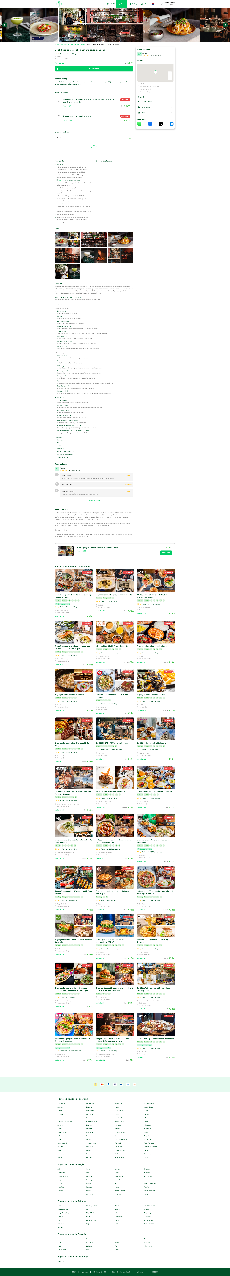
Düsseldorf (89, 1213)
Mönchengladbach (149, 1206)
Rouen (146, 1239)
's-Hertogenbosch (149, 1104)
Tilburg (146, 1111)
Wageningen (148, 1136)
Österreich (61, 1261)
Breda (59, 1140)
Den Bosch (61, 1154)
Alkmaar (60, 1107)
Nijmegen (118, 1125)
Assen (60, 1129)
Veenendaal (147, 1129)
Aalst (59, 1169)
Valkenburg (147, 1125)
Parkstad (118, 1143)
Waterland (147, 1140)
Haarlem (89, 1150)
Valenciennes (148, 1246)
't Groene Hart (91, 1143)
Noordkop (118, 1129)
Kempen (89, 1187)
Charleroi (61, 1191)
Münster (146, 1209)
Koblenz (117, 1206)
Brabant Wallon (63, 1176)
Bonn (59, 1220)
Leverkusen (119, 1217)
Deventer (89, 1107)
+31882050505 (154, 1272)
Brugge (60, 1180)
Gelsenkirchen (91, 1220)
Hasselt (88, 1183)
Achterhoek (61, 1104)
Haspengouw (90, 1180)
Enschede (89, 1129)
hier (60, 180)
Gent (87, 1173)
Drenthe (89, 1118)
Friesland (89, 1136)
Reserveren (166, 553)
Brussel (60, 1183)
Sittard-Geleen (149, 1107)
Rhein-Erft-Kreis (149, 1224)
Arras (59, 1243)
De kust (60, 1194)
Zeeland (146, 1150)
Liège (117, 1173)
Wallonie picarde (149, 1191)
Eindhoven (89, 1125)
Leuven (117, 1169)
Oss (116, 1136)
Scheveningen (119, 1158)
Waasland (147, 1187)
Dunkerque (89, 1239)
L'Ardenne (89, 1194)
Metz (116, 1239)
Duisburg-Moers (91, 1206)
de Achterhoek (62, 1143)
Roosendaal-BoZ (120, 1150)
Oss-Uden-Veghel (121, 1140)
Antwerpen (61, 1173)
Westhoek (147, 1194)
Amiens (60, 1239)
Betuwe (60, 1136)
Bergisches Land (63, 1209)
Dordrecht (89, 1114)
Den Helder (90, 1104)
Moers (117, 1220)
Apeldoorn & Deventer (65, 1122)
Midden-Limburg (120, 1122)
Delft (59, 1150)
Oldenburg (147, 1213)
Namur (117, 1187)
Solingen (60, 1227)
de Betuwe (61, 1147)
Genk (88, 1169)
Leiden (117, 1114)
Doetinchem (90, 1111)
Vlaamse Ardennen (150, 1183)
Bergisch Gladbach (64, 1213)
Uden (145, 1118)
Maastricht (118, 1118)
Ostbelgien (147, 1169)
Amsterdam (61, 1118)
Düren (88, 1209)
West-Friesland (149, 1143)
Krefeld (117, 1209)
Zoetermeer (147, 1154)
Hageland (89, 1176)
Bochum (60, 1217)
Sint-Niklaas (148, 1176)
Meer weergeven (94, 500)
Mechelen (118, 1180)
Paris (116, 1246)
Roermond (118, 1147)
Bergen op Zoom (63, 1132)
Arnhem (60, 1125)
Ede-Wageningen (91, 1122)
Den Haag (61, 1158)
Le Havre (89, 1246)
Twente (146, 1114)
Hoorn (117, 1107)
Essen (88, 1217)
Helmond (89, 1158)
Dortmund (61, 1224)
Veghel (146, 1132)
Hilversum (118, 1104)
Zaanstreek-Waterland (151, 1147)
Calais (59, 1246)
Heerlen (89, 1154)
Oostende (118, 1194)
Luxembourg (119, 1176)
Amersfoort (61, 1114)
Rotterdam (118, 1154)
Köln (116, 1213)
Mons (117, 1183)
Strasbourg (147, 1243)
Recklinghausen (149, 1220)
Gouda (88, 1140)
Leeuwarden (119, 1111)
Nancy (117, 1243)
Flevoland (89, 1132)
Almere (60, 1111)
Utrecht (146, 1122)
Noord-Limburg (120, 1132)
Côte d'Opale (62, 1250)
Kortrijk (88, 1191)
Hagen (88, 1224)
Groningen (89, 1147)
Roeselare (147, 1173)
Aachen (60, 1206)
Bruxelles (61, 1187)
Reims (117, 1250)
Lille (87, 1250)
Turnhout (147, 1180)
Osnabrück (147, 1217)
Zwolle (146, 1158)
